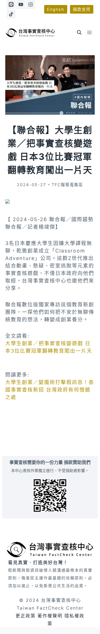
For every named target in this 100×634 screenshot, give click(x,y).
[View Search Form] (79, 32)
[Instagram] (30, 4)
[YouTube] (20, 4)
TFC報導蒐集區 (67, 184)
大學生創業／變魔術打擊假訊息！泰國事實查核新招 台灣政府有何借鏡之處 (49, 389)
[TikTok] (11, 14)
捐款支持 (82, 9)
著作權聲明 (50, 615)
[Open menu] (89, 32)
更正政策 (26, 615)
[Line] (11, 4)
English (55, 9)
